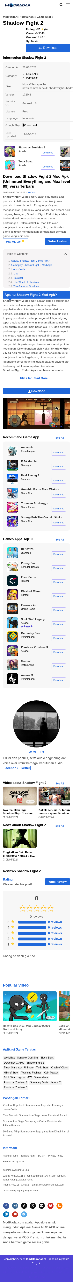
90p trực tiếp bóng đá (41, 1272)
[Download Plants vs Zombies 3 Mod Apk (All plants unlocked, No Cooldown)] (9, 151)
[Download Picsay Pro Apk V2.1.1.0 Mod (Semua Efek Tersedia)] (12, 566)
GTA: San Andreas (37, 1077)
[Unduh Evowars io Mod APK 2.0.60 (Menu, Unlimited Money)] (65, 165)
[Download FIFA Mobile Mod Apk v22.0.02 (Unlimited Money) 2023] (12, 465)
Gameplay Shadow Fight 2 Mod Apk (31, 265)
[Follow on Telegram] (24, 1214)
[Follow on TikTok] (24, 1206)
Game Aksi (44, 16)
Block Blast (47, 1057)
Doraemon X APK (14, 1062)
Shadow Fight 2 (35, 1062)
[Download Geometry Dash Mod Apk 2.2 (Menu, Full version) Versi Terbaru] (12, 636)
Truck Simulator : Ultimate (18, 1067)
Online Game (28, 609)
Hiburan (25, 581)
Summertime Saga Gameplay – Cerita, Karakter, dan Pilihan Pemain (32, 1123)
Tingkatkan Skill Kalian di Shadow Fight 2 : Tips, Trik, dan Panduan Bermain (19, 854)
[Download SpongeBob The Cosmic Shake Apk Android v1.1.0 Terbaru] (12, 521)
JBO (42, 1276)
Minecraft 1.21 (13, 1267)
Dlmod (27, 1267)
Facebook (11, 768)
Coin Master (51, 1072)
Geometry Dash (39, 1082)
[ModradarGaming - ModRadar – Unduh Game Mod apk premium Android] (19, 5)
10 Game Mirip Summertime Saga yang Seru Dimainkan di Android (36, 1133)
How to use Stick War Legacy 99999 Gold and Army (26, 1027)
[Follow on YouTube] (15, 1214)
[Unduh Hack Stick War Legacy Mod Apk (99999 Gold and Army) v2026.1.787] (12, 622)
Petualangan (28, 451)
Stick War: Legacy (14, 1077)
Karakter (18, 278)
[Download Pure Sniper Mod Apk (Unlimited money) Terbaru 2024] (65, 151)
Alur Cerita (19, 269)
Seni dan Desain (30, 567)
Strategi (25, 595)
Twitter (25, 768)
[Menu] (67, 5)
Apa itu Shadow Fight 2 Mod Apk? (30, 260)
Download (49, 47)
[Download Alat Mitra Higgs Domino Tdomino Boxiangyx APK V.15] (12, 507)
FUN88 (58, 1267)
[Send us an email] (42, 1206)
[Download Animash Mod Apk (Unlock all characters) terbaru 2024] (12, 451)
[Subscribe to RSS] (59, 1206)
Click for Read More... (35, 378)
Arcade (22, 151)
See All (59, 437)
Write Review (57, 241)
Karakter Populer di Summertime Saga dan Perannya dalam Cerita (33, 1107)
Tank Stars (42, 1067)
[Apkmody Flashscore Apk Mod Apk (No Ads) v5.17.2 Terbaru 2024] (12, 580)
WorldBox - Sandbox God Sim (21, 1057)
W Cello (32, 192)
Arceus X (55, 1082)
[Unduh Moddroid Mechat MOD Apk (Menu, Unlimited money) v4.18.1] (12, 664)
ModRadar (10, 16)
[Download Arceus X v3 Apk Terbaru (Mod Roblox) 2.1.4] (12, 678)
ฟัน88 (58, 1272)
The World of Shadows (26, 282)
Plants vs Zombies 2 (15, 1082)
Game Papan (28, 507)
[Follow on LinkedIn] (6, 1214)
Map (15, 273)
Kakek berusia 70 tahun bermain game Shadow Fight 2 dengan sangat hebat (54, 811)
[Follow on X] (33, 1206)
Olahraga (26, 465)
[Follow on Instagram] (15, 1206)
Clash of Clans (59, 1067)
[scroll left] (7, 1015)
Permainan (27, 16)
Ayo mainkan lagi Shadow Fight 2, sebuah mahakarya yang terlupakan (19, 811)
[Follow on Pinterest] (50, 1206)
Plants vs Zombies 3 (15, 1087)
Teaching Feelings (31, 1072)
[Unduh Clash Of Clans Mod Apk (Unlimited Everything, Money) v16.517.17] (12, 594)
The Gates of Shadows (26, 286)
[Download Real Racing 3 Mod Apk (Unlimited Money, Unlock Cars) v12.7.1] (12, 479)
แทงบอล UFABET (42, 1267)
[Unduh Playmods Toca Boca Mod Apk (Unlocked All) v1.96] (9, 165)
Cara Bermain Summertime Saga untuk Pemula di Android (35, 1115)
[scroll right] (66, 1015)
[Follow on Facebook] (6, 1206)
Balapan (25, 479)
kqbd (36, 1276)
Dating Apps (27, 665)
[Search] (61, 5)
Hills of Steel (11, 1072)
